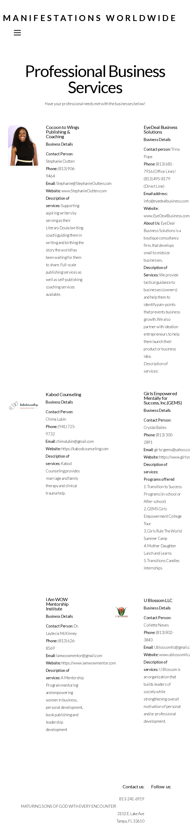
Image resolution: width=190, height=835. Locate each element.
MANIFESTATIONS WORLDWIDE (90, 18)
